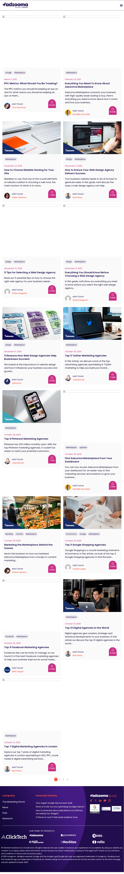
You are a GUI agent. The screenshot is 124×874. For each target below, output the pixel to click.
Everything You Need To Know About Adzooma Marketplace (87, 85)
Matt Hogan (18, 671)
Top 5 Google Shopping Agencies (85, 544)
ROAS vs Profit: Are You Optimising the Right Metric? (60, 806)
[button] (93, 5)
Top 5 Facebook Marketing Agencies (26, 647)
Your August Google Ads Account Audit (54, 803)
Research (7, 818)
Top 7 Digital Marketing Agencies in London (30, 746)
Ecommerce (71, 534)
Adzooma (16, 383)
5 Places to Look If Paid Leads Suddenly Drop (57, 817)
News (5, 807)
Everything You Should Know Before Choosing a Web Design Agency (87, 274)
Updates (83, 447)
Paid (4, 812)
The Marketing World (13, 801)
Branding (9, 534)
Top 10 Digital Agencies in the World (87, 627)
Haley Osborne (19, 197)
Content (19, 534)
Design (69, 159)
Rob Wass (77, 197)
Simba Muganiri (19, 293)
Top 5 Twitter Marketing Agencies (86, 355)
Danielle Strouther (81, 114)
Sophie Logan (79, 568)
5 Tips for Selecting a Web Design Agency (30, 272)
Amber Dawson (19, 572)
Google (8, 72)
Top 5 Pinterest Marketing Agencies (26, 438)
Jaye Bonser (79, 379)
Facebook (9, 636)
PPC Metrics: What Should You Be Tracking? (31, 83)
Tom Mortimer (19, 107)
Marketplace (20, 72)
